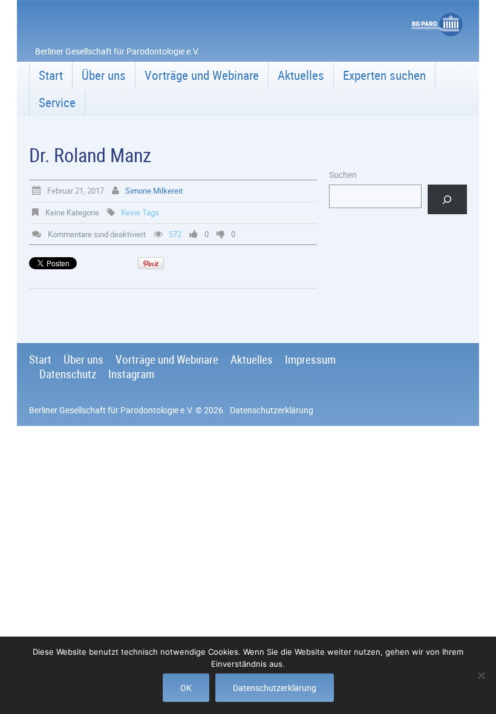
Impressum (310, 359)
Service (57, 102)
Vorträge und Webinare (202, 75)
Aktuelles (301, 75)
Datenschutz (67, 374)
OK (186, 687)
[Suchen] (447, 199)
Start (51, 75)
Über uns (104, 75)
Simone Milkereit (154, 190)
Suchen (343, 174)
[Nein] (481, 675)
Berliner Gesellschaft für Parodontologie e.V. (111, 410)
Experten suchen (384, 75)
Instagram (131, 374)
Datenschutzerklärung (271, 410)
